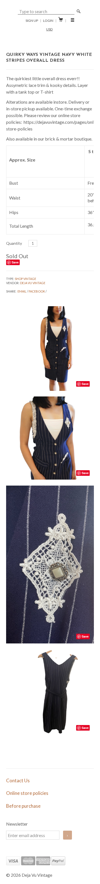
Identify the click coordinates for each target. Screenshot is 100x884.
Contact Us (18, 780)
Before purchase (23, 806)
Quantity (14, 243)
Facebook (37, 291)
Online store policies (27, 793)
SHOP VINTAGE (25, 279)
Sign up (32, 20)
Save (15, 262)
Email (22, 291)
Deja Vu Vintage (32, 283)
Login (48, 20)
